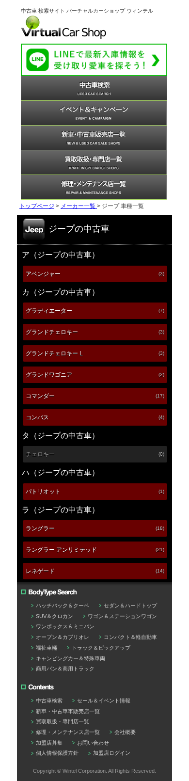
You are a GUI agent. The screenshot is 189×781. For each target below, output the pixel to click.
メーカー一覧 (79, 206)
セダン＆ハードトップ (130, 605)
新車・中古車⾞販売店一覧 (68, 711)
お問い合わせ (93, 743)
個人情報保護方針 (57, 753)
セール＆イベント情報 (103, 700)
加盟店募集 (49, 743)
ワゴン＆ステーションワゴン (122, 616)
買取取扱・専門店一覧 (62, 721)
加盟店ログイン (111, 753)
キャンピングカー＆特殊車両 (70, 658)
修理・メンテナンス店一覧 (68, 732)
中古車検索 (49, 700)
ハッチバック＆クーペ (62, 605)
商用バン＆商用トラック (65, 668)
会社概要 (125, 732)
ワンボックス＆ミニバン (65, 626)
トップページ (36, 206)
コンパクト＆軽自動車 (130, 637)
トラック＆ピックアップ (101, 648)
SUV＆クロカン (54, 616)
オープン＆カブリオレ (62, 637)
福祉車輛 (46, 648)
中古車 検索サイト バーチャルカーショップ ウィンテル (87, 11)
